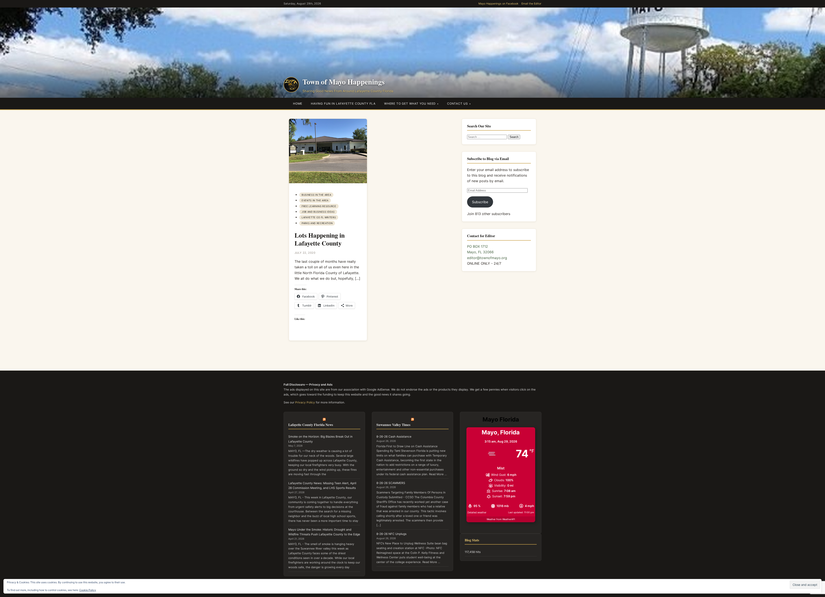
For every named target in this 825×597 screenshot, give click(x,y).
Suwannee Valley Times (393, 424)
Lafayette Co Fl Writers (319, 217)
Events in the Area (315, 200)
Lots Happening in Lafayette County (320, 239)
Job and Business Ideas (318, 211)
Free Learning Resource (319, 206)
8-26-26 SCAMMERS (390, 483)
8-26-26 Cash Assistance (393, 436)
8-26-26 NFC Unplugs (391, 534)
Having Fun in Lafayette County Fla (343, 103)
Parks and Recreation (317, 223)
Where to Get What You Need (410, 103)
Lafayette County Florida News (310, 424)
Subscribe (480, 202)
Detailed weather (477, 512)
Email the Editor (531, 3)
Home (297, 103)
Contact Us (457, 103)
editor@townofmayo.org (487, 258)
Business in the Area (316, 194)
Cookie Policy (87, 590)
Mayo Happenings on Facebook (498, 3)
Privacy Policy (305, 402)
